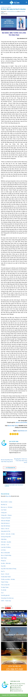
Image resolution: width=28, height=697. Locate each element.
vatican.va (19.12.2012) (21, 422)
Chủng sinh (4, 512)
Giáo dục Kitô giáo (5, 520)
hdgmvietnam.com (22, 430)
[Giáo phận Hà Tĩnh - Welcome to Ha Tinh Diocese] (14, 2)
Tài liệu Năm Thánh (6, 576)
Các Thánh (3, 509)
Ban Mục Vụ (4, 504)
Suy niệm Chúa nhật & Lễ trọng (8, 568)
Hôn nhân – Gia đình (6, 542)
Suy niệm (2, 7)
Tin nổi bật (9, 7)
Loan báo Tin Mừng (5, 547)
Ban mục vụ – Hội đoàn (6, 507)
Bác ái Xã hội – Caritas (6, 501)
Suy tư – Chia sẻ (5, 574)
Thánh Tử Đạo (4, 582)
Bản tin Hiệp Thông (13, 425)
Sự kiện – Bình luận (6, 563)
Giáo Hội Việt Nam (5, 525)
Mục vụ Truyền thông (6, 555)
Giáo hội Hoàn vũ (5, 523)
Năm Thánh (4, 558)
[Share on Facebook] (13, 434)
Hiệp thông (3, 539)
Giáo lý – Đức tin (5, 528)
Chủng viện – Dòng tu (6, 515)
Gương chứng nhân (6, 536)
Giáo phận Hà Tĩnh (5, 531)
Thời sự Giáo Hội (5, 584)
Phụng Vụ (3, 560)
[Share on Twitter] (15, 434)
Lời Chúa (3, 550)
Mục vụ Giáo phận (5, 552)
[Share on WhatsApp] (11, 434)
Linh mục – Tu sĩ (5, 544)
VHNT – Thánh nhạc (6, 600)
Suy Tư (5, 7)
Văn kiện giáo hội (5, 595)
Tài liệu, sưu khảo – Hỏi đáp (8, 579)
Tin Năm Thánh (4, 587)
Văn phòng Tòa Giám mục (7, 598)
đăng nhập (8, 496)
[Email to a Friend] (17, 434)
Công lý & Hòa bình (5, 517)
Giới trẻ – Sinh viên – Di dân (8, 534)
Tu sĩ (2, 592)
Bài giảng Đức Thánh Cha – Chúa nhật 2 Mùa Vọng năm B (20, 460)
